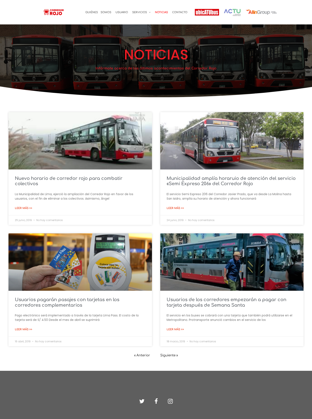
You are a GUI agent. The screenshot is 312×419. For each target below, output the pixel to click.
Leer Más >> (23, 208)
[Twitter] (142, 401)
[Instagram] (170, 401)
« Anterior (142, 355)
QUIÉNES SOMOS (98, 12)
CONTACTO (179, 12)
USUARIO (121, 12)
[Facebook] (156, 401)
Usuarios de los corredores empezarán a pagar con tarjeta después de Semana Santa (226, 302)
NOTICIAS (161, 12)
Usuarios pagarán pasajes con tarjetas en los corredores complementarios (67, 302)
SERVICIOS (139, 12)
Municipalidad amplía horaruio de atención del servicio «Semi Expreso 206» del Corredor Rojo (231, 181)
